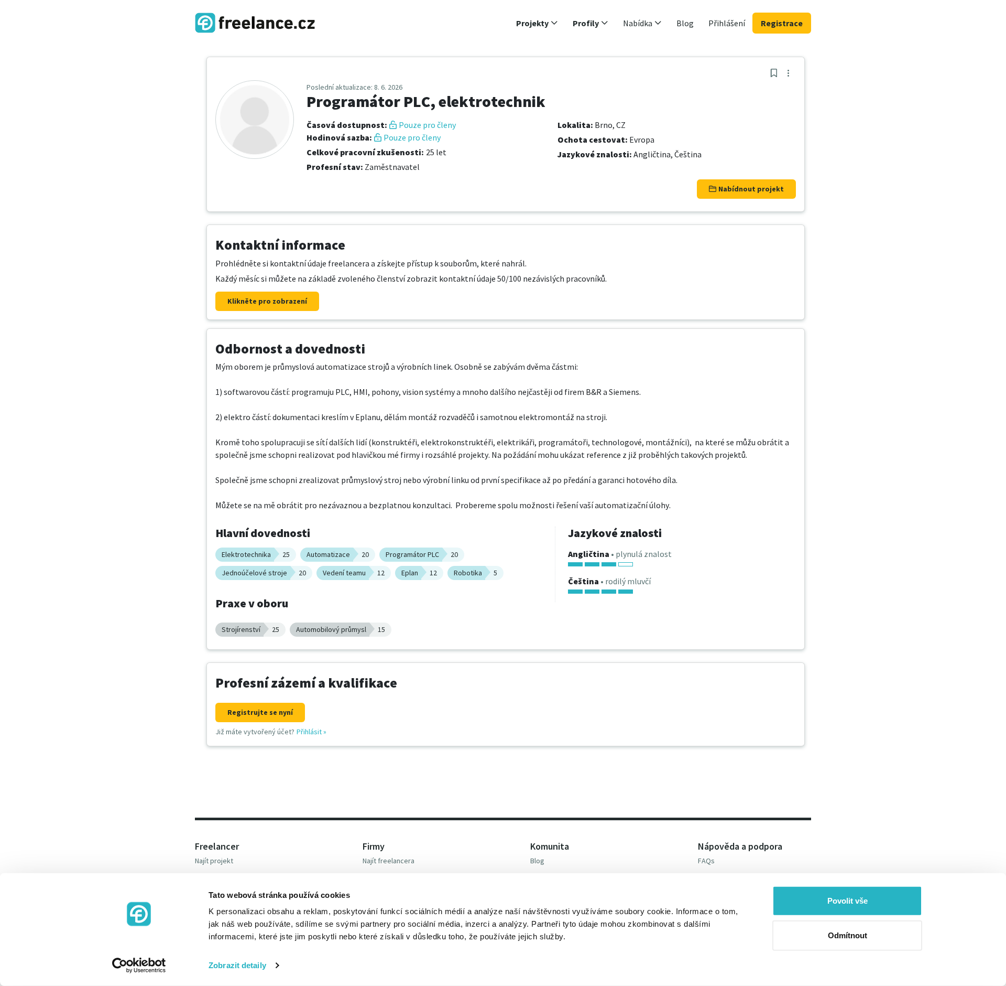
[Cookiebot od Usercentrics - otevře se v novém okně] (139, 965)
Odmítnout (847, 934)
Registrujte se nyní (260, 712)
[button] (537, 23)
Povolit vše (847, 900)
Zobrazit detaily (237, 965)
